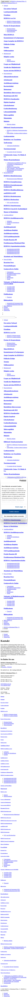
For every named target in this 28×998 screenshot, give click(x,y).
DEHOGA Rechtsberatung (12, 196)
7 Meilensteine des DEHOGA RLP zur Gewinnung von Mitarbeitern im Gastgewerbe (16, 164)
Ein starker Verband (10, 8)
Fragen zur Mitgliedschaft (12, 64)
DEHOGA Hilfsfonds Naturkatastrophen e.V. (15, 947)
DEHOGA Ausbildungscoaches (13, 218)
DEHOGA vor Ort (10, 18)
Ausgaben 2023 (11, 291)
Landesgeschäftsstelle (10, 12)
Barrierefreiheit (8, 86)
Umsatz (9, 276)
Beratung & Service (5, 808)
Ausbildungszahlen (11, 274)
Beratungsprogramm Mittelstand (15, 178)
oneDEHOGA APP (10, 193)
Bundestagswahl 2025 (11, 96)
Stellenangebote (9, 50)
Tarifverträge (8, 143)
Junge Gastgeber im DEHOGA (14, 41)
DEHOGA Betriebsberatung (13, 176)
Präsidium (7, 15)
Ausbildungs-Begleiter (11, 230)
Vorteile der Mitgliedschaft (12, 67)
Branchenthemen (8, 73)
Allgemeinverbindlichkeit (13, 145)
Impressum (6, 309)
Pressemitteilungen (10, 266)
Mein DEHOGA (9, 34)
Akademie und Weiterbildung (13, 256)
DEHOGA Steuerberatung (12, 205)
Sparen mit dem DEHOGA (12, 70)
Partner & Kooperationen (12, 26)
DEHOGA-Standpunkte (11, 99)
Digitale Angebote (9, 102)
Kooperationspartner (12, 30)
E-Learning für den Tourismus (14, 152)
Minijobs (6, 121)
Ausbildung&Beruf (8, 215)
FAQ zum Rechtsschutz (13, 202)
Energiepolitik (10, 171)
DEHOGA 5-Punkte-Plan (13, 167)
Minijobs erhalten (11, 124)
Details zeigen (19, 507)
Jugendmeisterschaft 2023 (13, 253)
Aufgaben (9, 221)
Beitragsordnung (11, 61)
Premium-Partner (11, 28)
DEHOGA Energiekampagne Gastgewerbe (9, 820)
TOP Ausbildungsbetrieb (12, 236)
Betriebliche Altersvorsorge (12, 92)
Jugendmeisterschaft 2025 (13, 250)
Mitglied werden (9, 57)
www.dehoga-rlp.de (5, 685)
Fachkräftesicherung (10, 108)
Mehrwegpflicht (9, 115)
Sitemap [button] (2, 696)
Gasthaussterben (9, 136)
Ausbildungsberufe (10, 227)
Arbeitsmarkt (8, 80)
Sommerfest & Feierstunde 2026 (15, 303)
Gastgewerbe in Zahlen (11, 269)
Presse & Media (8, 259)
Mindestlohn (8, 118)
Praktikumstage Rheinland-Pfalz (14, 243)
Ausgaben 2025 (11, 288)
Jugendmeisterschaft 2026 (13, 249)
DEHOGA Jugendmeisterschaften (14, 246)
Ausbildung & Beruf (5, 745)
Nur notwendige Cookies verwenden (14, 516)
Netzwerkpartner (11, 31)
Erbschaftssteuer (9, 105)
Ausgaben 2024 (11, 289)
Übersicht (9, 297)
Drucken (9, 667)
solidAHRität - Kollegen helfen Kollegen (17, 133)
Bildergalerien (8, 300)
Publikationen (8, 294)
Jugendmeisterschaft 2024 (13, 252)
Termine (6, 47)
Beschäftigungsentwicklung (13, 273)
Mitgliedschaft (7, 53)
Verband (6, 5)
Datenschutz (7, 310)
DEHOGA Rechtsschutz (11, 199)
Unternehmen (10, 272)
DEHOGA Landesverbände (14, 22)
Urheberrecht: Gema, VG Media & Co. (8, 969)
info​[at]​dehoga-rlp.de (6, 684)
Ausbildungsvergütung (11, 83)
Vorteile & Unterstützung (13, 222)
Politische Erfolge (9, 44)
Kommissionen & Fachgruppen (14, 38)
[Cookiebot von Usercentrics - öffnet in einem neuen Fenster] (19, 481)
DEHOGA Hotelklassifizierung (13, 190)
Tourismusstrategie (10, 149)
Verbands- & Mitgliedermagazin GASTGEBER (9, 869)
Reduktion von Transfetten (12, 139)
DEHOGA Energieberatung (12, 182)
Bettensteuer (8, 89)
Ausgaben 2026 (11, 286)
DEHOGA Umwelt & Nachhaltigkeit (15, 209)
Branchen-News (9, 262)
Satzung (9, 59)
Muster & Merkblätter (11, 212)
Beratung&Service (8, 172)
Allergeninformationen (11, 76)
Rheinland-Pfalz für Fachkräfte (14, 170)
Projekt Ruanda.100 (10, 240)
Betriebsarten (10, 277)
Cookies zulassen (14, 511)
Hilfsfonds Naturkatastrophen (13, 127)
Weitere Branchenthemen (12, 160)
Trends (8, 279)
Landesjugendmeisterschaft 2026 (15, 304)
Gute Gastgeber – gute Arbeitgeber (15, 168)
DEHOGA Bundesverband (13, 21)
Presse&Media (4, 847)
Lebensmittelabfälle (10, 112)
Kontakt (9, 224)
